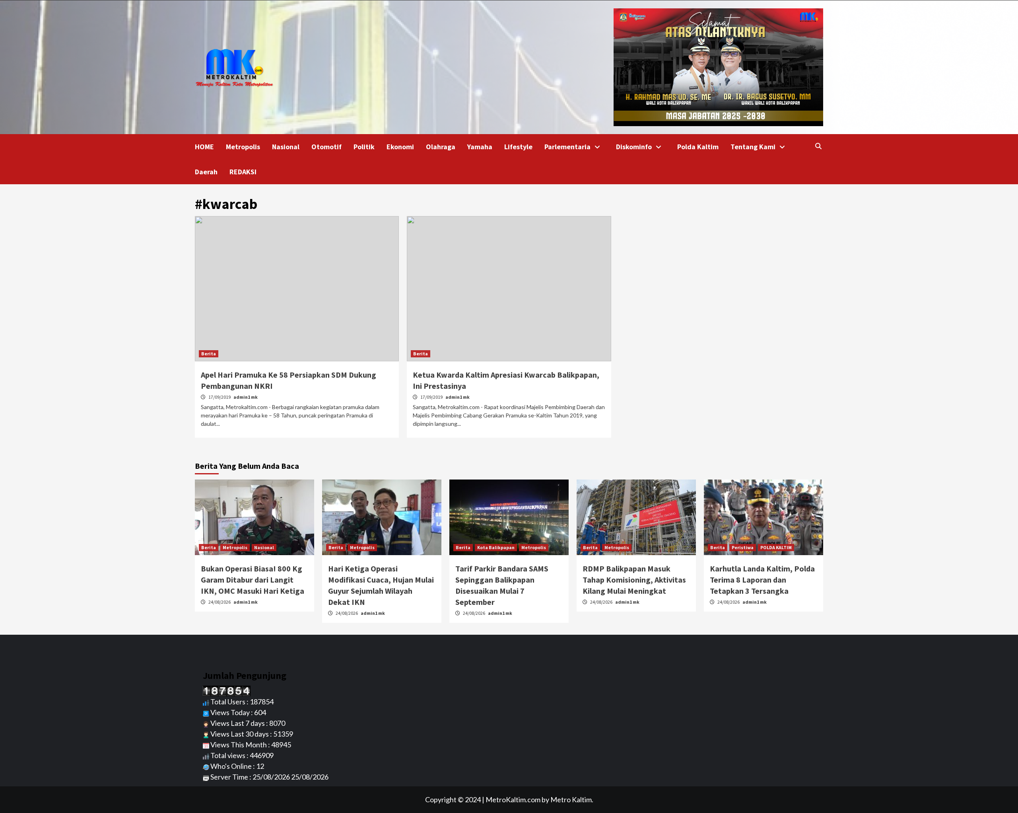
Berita (208, 354)
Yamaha (479, 146)
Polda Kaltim (698, 146)
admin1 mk (245, 397)
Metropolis (243, 146)
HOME (204, 146)
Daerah (206, 171)
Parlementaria (567, 146)
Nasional (285, 146)
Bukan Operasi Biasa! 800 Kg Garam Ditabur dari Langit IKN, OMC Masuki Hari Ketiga (252, 579)
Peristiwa (743, 547)
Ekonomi (400, 146)
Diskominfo (634, 146)
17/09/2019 (219, 397)
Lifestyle (518, 146)
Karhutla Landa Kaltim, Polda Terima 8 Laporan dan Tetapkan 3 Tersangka (762, 579)
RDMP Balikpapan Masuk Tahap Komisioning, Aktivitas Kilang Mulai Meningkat (634, 579)
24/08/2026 (219, 602)
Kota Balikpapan (496, 547)
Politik (364, 146)
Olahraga (440, 146)
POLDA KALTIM (776, 547)
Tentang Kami (752, 146)
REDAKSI (242, 171)
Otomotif (326, 146)
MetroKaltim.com (513, 799)
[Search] (818, 146)
